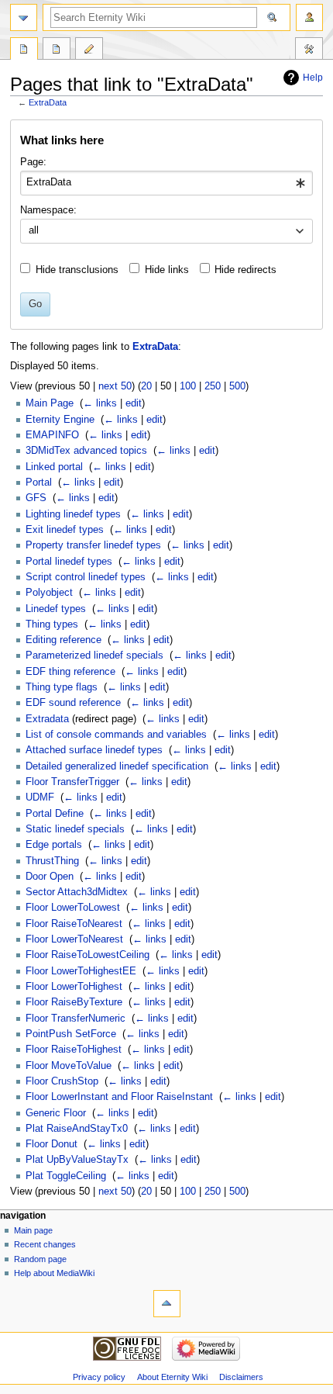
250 (212, 386)
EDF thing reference (70, 671)
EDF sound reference (73, 702)
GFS (36, 498)
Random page (40, 1259)
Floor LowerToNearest (74, 939)
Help (313, 77)
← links (100, 403)
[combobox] (166, 183)
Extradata (47, 719)
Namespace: (48, 210)
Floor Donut (51, 1144)
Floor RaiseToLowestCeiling (87, 955)
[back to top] (166, 1303)
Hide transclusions (77, 270)
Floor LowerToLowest (73, 907)
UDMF (40, 797)
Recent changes (45, 1244)
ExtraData (48, 102)
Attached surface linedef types (94, 750)
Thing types (52, 624)
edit (133, 403)
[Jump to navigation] (23, 17)
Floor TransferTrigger (72, 782)
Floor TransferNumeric (75, 1018)
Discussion (56, 50)
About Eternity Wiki (172, 1377)
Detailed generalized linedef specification (117, 766)
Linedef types (56, 609)
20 (146, 386)
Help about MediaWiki (54, 1273)
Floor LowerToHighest (74, 986)
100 (188, 386)
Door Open (50, 876)
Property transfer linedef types (93, 545)
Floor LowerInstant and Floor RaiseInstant (119, 1096)
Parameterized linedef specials (94, 655)
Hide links (167, 270)
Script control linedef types (86, 577)
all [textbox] (34, 230)
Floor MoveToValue (69, 1065)
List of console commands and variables (116, 734)
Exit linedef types (65, 529)
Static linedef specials (75, 829)
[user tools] (309, 17)
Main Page (50, 403)
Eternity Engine (60, 419)
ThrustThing (52, 861)
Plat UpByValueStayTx (77, 1159)
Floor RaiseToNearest (74, 923)
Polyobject (49, 592)
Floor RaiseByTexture (74, 1002)
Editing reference (63, 640)
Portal (39, 482)
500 (237, 386)
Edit (89, 50)
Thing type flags (62, 687)
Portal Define (55, 813)
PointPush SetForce (71, 1034)
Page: (33, 162)
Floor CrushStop (62, 1081)
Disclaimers (241, 1377)
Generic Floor (56, 1113)
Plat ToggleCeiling (66, 1176)
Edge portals (54, 844)
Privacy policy (99, 1377)
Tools (309, 50)
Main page (33, 1230)
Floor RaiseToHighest (74, 1049)
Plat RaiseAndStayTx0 (77, 1128)
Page (24, 50)
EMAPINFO (52, 435)
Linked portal (54, 467)
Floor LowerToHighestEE (81, 971)
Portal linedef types (69, 561)
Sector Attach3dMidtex (77, 892)
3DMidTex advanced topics (86, 450)
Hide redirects (245, 270)
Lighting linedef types (73, 514)
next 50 (115, 386)
